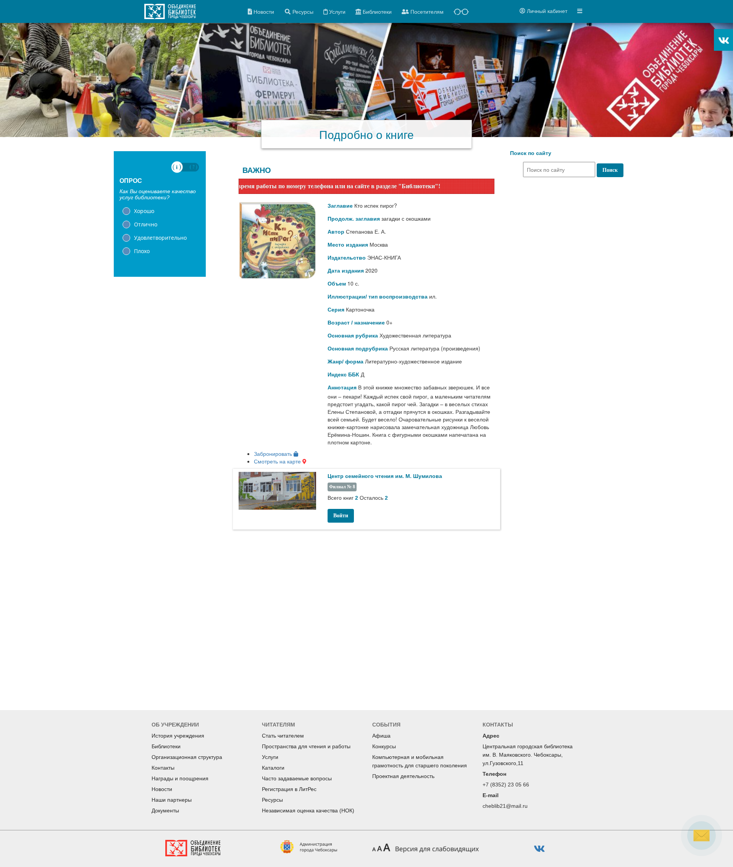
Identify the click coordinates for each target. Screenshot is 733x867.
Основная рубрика (353, 336)
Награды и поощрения (180, 778)
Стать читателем (283, 736)
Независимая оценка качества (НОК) (308, 810)
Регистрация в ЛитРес (289, 789)
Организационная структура (187, 757)
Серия (336, 310)
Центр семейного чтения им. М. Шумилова (385, 476)
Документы (165, 810)
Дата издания (346, 271)
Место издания (348, 245)
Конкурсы (384, 746)
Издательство (347, 258)
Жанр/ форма (345, 361)
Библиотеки (166, 746)
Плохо (142, 251)
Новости (162, 789)
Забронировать (274, 453)
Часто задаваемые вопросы (297, 778)
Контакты (163, 768)
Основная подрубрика (358, 349)
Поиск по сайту (530, 153)
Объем (337, 284)
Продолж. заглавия (354, 219)
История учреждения (178, 736)
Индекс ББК (343, 374)
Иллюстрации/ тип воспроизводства (378, 297)
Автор (336, 232)
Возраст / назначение (356, 323)
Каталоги (273, 768)
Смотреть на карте (278, 461)
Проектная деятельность (403, 776)
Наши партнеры (172, 800)
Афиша (381, 736)
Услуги (270, 757)
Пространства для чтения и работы (306, 746)
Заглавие (340, 206)
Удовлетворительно (160, 237)
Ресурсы (272, 800)
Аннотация (342, 387)
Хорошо (144, 211)
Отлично (145, 224)
